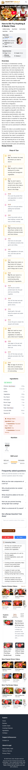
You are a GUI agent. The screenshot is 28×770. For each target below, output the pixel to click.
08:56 (9, 193)
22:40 (9, 362)
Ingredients (5, 730)
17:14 (9, 309)
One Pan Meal (22, 29)
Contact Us (5, 740)
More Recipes (12, 386)
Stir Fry (11, 31)
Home (4, 721)
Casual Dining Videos (22, 615)
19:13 (9, 319)
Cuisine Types (6, 725)
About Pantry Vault (7, 748)
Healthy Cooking (6, 29)
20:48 (9, 328)
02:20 (9, 155)
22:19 (9, 351)
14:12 (9, 260)
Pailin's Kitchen (15, 615)
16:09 (9, 298)
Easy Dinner (14, 29)
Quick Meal (5, 31)
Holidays (4, 733)
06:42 (9, 178)
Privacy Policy (6, 753)
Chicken (9, 386)
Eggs (8, 408)
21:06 (9, 341)
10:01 (9, 215)
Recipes (4, 723)
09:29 (9, 204)
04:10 (9, 166)
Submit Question (7, 530)
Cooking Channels (7, 728)
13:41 (9, 249)
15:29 (9, 272)
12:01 (9, 225)
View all (23, 586)
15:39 (9, 285)
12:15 (9, 238)
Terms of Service (7, 751)
